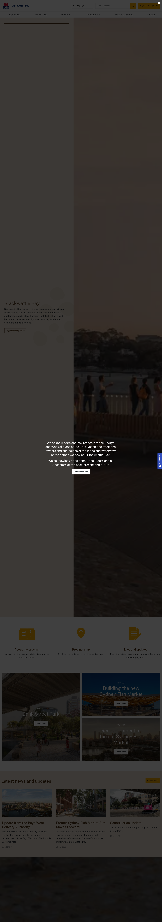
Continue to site (81, 472)
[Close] (159, 3)
